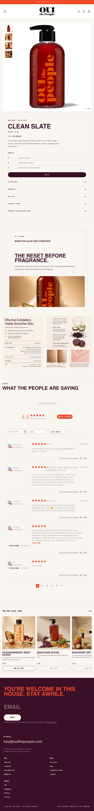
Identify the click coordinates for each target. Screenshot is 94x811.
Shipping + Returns (14, 203)
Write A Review (64, 417)
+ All (90, 611)
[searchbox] (15, 431)
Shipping (7, 789)
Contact (52, 774)
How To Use (11, 196)
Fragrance (7, 766)
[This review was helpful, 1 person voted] (81, 458)
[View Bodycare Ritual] (53, 632)
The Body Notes (13, 181)
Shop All (7, 762)
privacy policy (52, 722)
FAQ (5, 785)
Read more (36, 543)
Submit (12, 717)
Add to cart (19, 668)
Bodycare (7, 774)
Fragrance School (56, 770)
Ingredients (11, 189)
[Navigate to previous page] (33, 585)
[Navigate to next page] (61, 585)
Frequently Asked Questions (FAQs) (19, 211)
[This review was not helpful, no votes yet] (85, 458)
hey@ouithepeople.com (23, 741)
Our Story (53, 762)
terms (41, 722)
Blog (51, 766)
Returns (7, 793)
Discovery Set (9, 770)
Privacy (7, 797)
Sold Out (47, 174)
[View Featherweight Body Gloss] (18, 632)
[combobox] (38, 432)
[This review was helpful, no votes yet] (81, 553)
